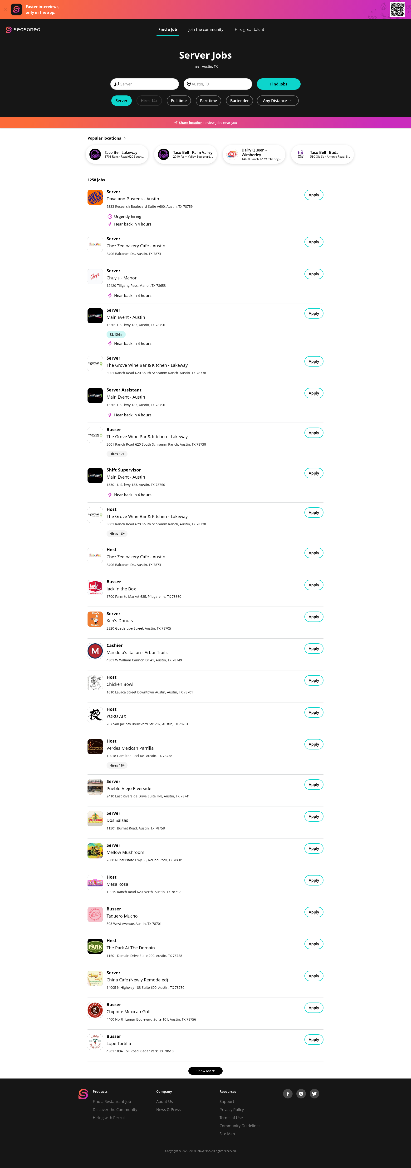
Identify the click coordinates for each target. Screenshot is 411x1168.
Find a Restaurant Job (112, 1101)
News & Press (168, 1109)
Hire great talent (249, 29)
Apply (314, 195)
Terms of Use (231, 1117)
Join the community (205, 29)
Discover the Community (115, 1109)
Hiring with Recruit (109, 1117)
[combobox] (144, 84)
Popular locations (105, 138)
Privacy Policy (232, 1109)
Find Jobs (278, 84)
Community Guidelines (240, 1125)
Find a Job (167, 29)
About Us (164, 1101)
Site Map (227, 1133)
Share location (190, 122)
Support (227, 1101)
